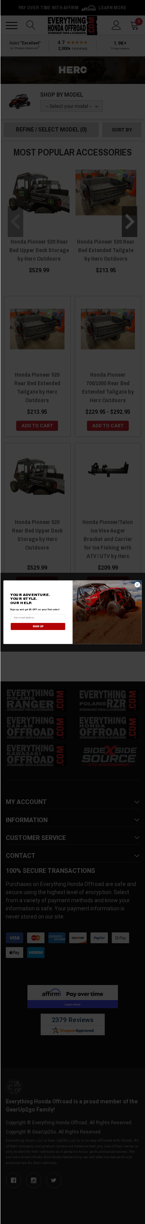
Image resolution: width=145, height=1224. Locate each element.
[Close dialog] (137, 584)
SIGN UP (37, 626)
